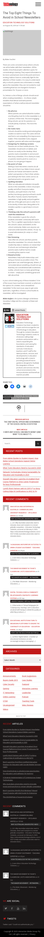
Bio (7, 310)
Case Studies (27, 680)
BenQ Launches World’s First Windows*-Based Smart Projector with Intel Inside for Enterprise (20, 791)
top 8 (26, 398)
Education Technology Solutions (18, 22)
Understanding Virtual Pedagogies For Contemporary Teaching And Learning (26, 601)
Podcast (25, 697)
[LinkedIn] (12, 326)
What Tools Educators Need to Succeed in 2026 (22, 468)
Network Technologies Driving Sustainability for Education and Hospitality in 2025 (21, 473)
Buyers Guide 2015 (10, 680)
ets (20, 398)
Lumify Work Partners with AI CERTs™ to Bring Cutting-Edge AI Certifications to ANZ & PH (21, 489)
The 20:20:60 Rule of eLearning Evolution (18, 797)
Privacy (32, 934)
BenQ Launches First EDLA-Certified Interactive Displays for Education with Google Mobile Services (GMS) (22, 764)
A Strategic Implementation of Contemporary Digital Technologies (22, 778)
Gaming (6, 688)
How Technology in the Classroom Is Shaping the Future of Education (26, 554)
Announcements (9, 676)
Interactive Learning (30, 688)
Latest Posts (20, 310)
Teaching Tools (31, 396)
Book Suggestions (29, 676)
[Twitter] (6, 326)
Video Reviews (27, 705)
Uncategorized (8, 705)
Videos (5, 709)
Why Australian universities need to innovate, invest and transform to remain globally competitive (26, 519)
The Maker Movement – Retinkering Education (26, 577)
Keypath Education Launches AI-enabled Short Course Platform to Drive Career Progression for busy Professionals (21, 481)
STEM (5, 701)
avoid (14, 398)
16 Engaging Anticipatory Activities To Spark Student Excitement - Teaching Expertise (25, 548)
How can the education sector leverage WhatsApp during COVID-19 (26, 633)
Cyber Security (8, 684)
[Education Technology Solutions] (17, 4)
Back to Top (21, 716)
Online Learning (9, 697)
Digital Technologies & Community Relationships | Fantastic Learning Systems (24, 595)
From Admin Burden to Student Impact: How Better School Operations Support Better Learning (20, 461)
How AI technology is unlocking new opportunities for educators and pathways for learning (21, 772)
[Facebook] (9, 326)
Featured (19, 396)
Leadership (26, 692)
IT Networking (8, 692)
